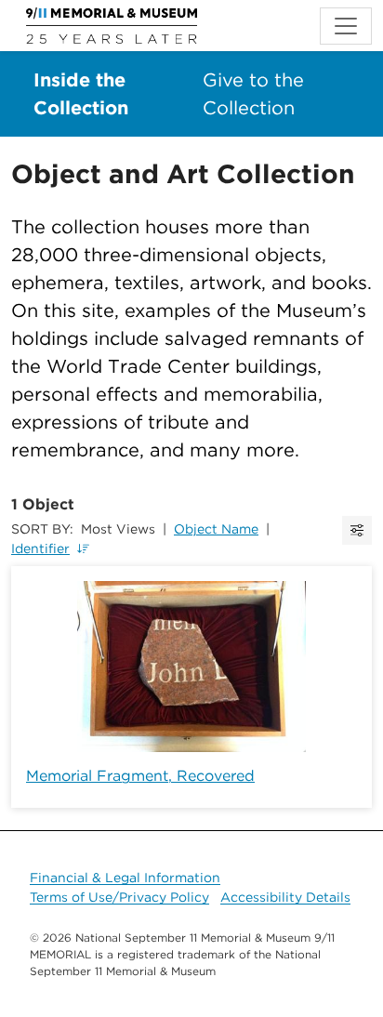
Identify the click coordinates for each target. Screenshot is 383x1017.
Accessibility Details (285, 897)
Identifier (40, 548)
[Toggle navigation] (346, 26)
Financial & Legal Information (125, 877)
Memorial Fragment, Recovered (140, 776)
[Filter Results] (357, 530)
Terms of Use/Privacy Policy (119, 897)
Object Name (216, 529)
